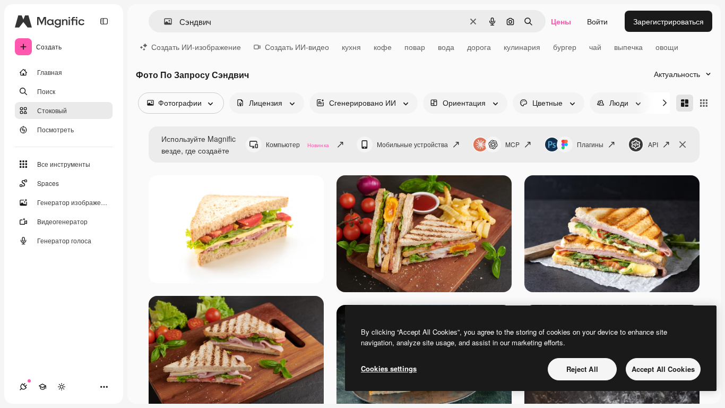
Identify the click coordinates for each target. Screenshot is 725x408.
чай (595, 46)
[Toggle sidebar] (104, 21)
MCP (512, 144)
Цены (561, 21)
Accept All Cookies (663, 369)
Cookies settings (389, 368)
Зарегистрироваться (668, 21)
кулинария (522, 46)
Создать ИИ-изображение (196, 46)
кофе (383, 46)
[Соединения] (23, 386)
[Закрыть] (682, 144)
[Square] (703, 103)
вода (446, 46)
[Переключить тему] (61, 386)
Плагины (590, 144)
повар (414, 46)
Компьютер (297, 144)
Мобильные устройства (412, 144)
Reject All (582, 369)
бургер (564, 46)
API (653, 144)
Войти (597, 21)
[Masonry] (684, 103)
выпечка (628, 46)
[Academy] (42, 386)
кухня (351, 46)
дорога (479, 46)
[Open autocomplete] (163, 22)
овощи (666, 46)
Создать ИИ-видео (297, 46)
